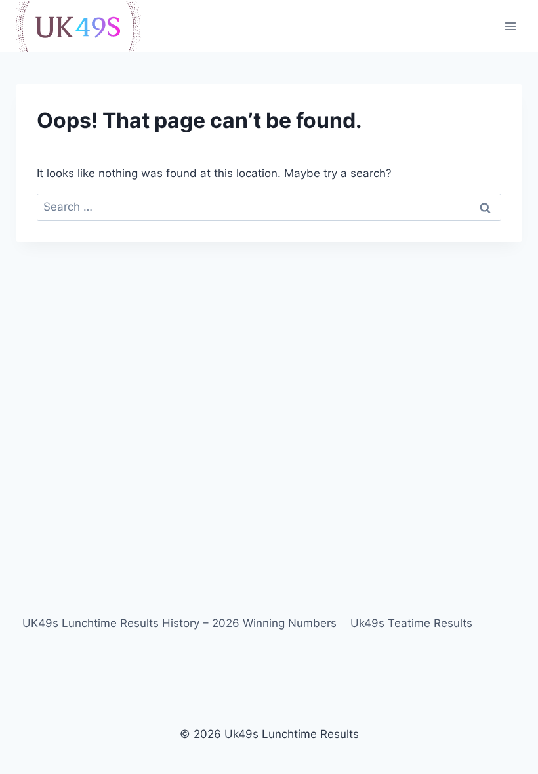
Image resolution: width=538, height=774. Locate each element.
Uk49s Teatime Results (411, 623)
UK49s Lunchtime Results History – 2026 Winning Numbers (179, 623)
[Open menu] (510, 26)
